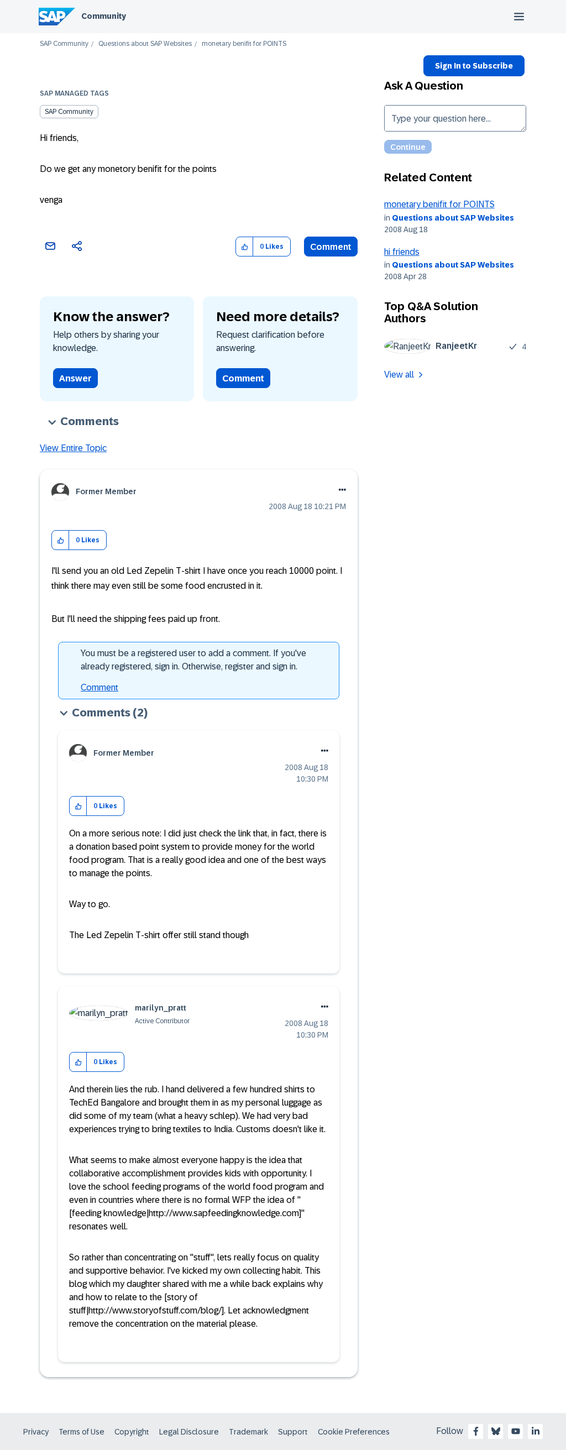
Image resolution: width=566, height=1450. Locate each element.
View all (399, 374)
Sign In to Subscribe (474, 65)
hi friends (402, 252)
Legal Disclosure (189, 1431)
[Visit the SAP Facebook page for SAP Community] (475, 1431)
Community (103, 16)
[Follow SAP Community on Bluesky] (495, 1431)
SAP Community (64, 44)
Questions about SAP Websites (145, 44)
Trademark (248, 1431)
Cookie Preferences (354, 1431)
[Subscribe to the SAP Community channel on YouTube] (515, 1431)
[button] (244, 247)
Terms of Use (81, 1431)
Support (293, 1431)
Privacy (36, 1431)
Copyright (131, 1431)
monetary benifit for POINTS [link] (244, 44)
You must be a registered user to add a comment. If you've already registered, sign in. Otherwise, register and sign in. (193, 659)
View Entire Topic (73, 448)
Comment (331, 247)
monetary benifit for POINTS (439, 204)
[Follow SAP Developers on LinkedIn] (535, 1431)
